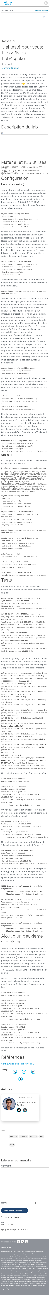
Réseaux (8, 41)
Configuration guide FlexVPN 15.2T (18, 1064)
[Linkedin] (25, 1113)
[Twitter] (19, 1113)
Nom (4, 1203)
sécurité (33, 1136)
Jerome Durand (10, 68)
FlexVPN (13, 1136)
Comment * (6, 1166)
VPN (12, 1145)
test (41, 1136)
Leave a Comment (41, 10)
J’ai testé (23, 1136)
